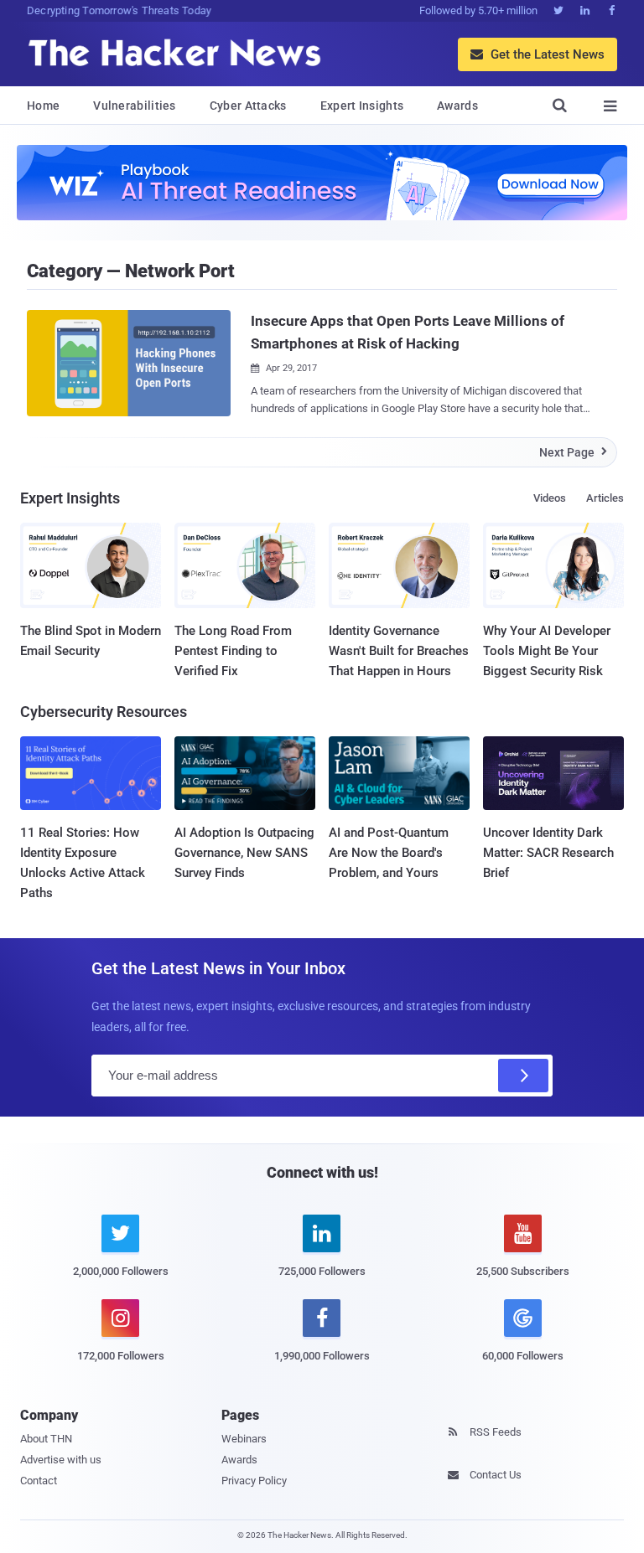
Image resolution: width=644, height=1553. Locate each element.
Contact (38, 1480)
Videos (549, 498)
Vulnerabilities (134, 105)
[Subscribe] (523, 1075)
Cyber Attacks (248, 105)
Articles (605, 498)
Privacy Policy (254, 1480)
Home (43, 105)
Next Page (573, 452)
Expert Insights (362, 105)
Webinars (244, 1438)
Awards (457, 105)
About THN (46, 1438)
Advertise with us (60, 1459)
